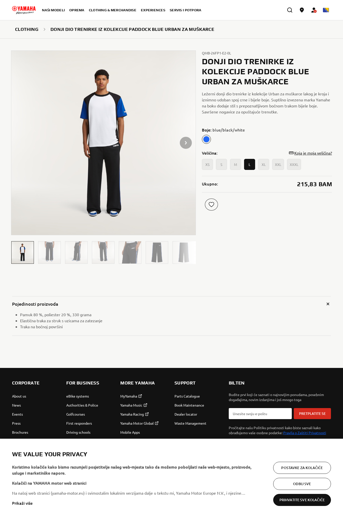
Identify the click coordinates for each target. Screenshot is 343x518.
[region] (171, 478)
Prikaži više (22, 503)
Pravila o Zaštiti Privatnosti (304, 432)
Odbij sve (302, 483)
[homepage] (24, 10)
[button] (22, 252)
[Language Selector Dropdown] (326, 10)
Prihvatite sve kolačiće (302, 499)
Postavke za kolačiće (302, 467)
